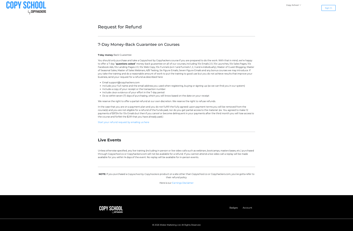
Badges (233, 207)
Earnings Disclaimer (183, 183)
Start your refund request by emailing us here (123, 122)
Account (247, 207)
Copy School (292, 5)
